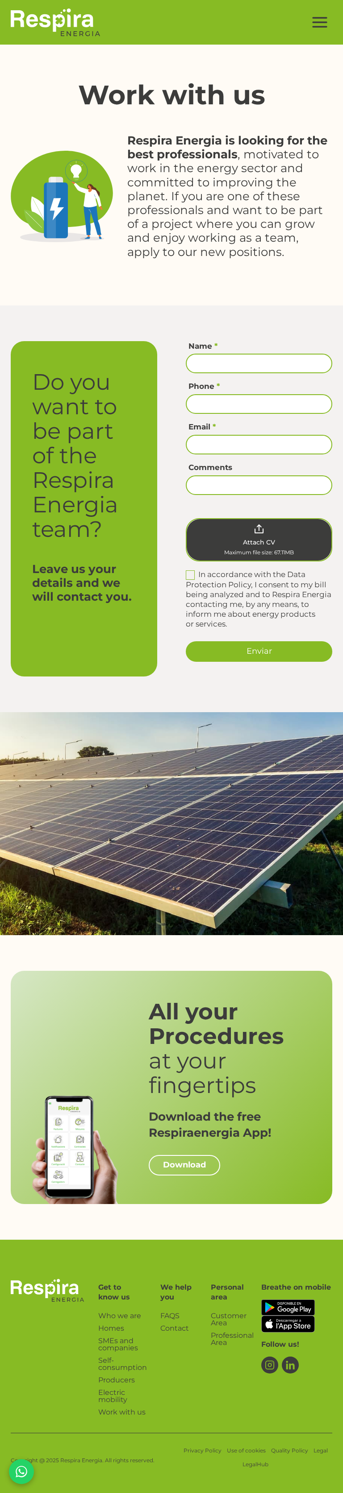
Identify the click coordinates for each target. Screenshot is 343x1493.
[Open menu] (319, 22)
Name (203, 346)
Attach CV (259, 542)
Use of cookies (246, 1450)
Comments (210, 467)
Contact (174, 1328)
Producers (116, 1380)
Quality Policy (289, 1450)
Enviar (259, 651)
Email (202, 426)
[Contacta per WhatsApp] (21, 1471)
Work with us (122, 1412)
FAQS (170, 1316)
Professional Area (229, 1339)
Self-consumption (122, 1364)
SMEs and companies (118, 1344)
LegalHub (255, 1464)
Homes (111, 1328)
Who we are (119, 1316)
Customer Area (229, 1319)
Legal (321, 1450)
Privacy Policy (203, 1450)
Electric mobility (112, 1396)
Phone (204, 386)
